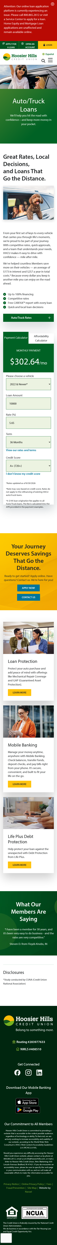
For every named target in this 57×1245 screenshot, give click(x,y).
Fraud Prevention (15, 1187)
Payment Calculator (16, 337)
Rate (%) (11, 414)
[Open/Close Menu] (50, 59)
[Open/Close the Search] (43, 61)
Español (50, 54)
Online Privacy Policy (33, 1184)
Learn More (19, 692)
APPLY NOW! (28, 587)
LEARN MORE (19, 864)
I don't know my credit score (23, 474)
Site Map (32, 1187)
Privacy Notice (11, 1184)
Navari (28, 1191)
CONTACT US (28, 597)
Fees (49, 1184)
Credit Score (13, 457)
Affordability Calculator (41, 338)
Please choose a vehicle (20, 376)
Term (9, 434)
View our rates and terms (21, 450)
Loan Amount (14, 395)
